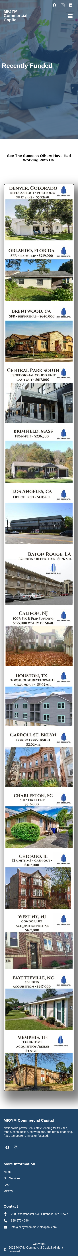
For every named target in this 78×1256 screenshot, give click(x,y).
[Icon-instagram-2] (62, 5)
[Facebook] (54, 5)
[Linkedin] (70, 5)
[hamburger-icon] (70, 16)
